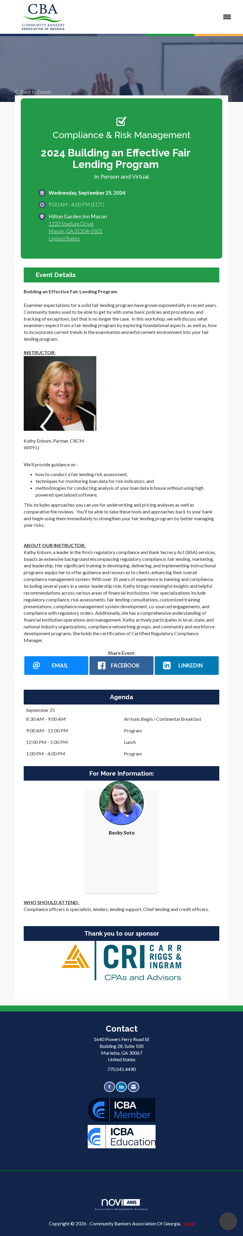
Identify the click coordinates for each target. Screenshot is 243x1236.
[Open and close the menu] (159, 17)
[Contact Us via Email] (133, 1087)
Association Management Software (121, 1209)
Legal (188, 1223)
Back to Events (35, 92)
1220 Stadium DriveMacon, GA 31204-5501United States (76, 231)
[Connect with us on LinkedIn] (121, 1087)
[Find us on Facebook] (109, 1087)
